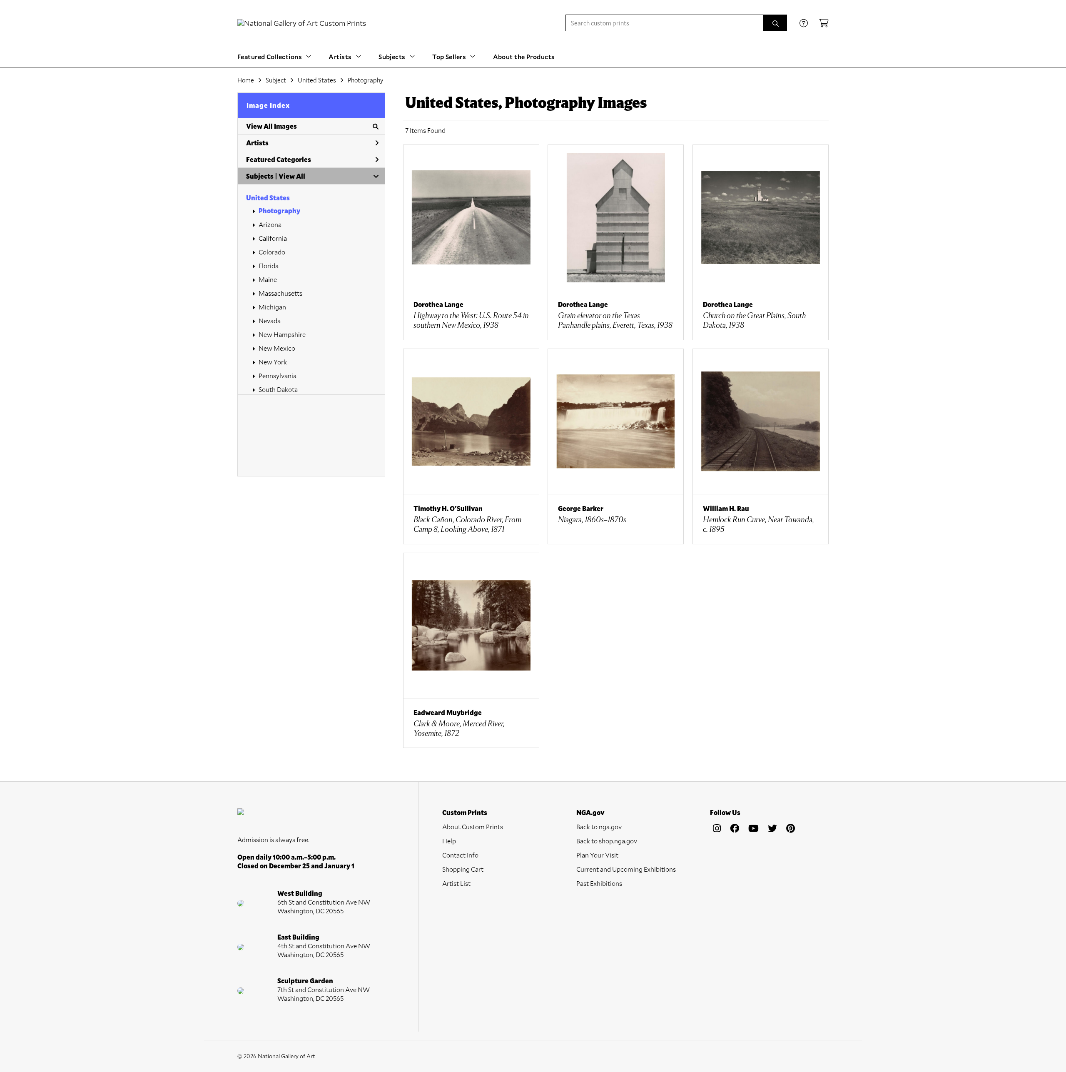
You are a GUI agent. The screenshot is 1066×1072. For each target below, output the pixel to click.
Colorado (272, 251)
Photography (279, 210)
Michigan (272, 306)
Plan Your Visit (597, 854)
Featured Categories (278, 159)
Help (449, 840)
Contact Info (460, 854)
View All (292, 176)
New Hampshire (282, 334)
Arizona (270, 224)
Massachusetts (280, 293)
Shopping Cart (462, 869)
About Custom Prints (472, 826)
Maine (268, 279)
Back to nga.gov (599, 826)
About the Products (524, 56)
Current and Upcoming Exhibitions (626, 869)
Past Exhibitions (599, 883)
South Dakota (278, 389)
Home (245, 80)
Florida (269, 265)
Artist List (456, 883)
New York (273, 361)
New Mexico (277, 348)
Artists (257, 142)
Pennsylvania (277, 375)
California (273, 238)
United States (268, 197)
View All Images (271, 126)
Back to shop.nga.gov (606, 840)
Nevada (270, 320)
